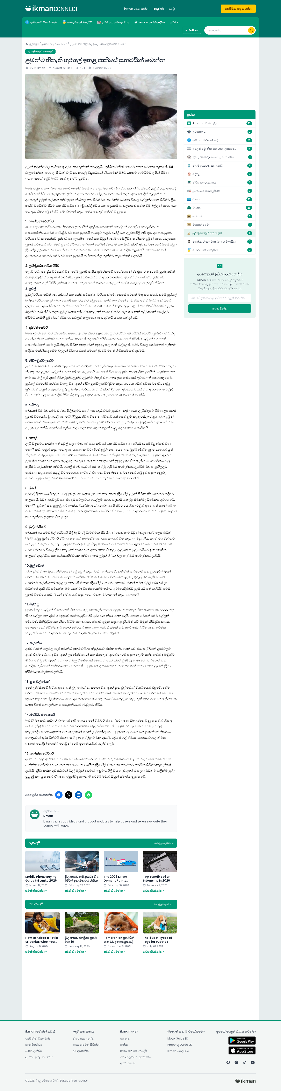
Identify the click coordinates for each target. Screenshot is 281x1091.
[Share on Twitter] (68, 795)
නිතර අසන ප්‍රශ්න (83, 1038)
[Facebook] (228, 1062)
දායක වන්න (219, 308)
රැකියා (124, 1045)
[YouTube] (253, 1062)
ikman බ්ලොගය (178, 1051)
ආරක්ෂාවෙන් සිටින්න (86, 1045)
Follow (191, 30)
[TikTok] (244, 1062)
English (158, 9)
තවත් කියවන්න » (36, 891)
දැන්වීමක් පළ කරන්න (238, 9)
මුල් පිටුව (34, 44)
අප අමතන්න (81, 1051)
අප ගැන (125, 1038)
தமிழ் (172, 9)
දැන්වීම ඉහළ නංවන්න (39, 1057)
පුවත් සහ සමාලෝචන (115, 22)
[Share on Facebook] (59, 795)
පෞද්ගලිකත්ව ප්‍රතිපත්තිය (135, 1057)
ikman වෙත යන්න (136, 9)
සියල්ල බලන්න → (164, 843)
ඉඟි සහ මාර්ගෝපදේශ (43, 22)
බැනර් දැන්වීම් (33, 1051)
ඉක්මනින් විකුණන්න (38, 1038)
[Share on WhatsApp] (88, 795)
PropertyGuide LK (179, 1045)
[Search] (251, 30)
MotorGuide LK (177, 1038)
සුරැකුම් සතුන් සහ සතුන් (54, 44)
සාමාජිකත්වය (33, 1045)
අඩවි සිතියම (127, 1063)
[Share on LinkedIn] (78, 795)
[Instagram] (236, 1062)
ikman (41, 68)
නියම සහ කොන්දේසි (133, 1051)
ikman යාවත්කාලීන (152, 22)
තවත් (174, 22)
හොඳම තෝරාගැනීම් (79, 22)
